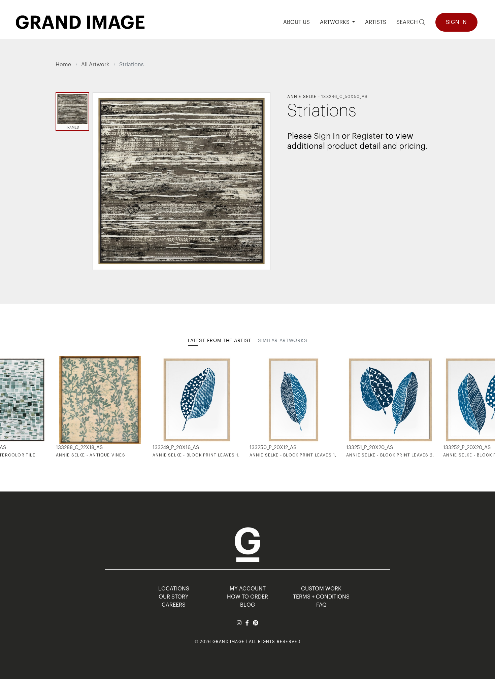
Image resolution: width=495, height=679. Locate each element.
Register (368, 136)
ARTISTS (375, 22)
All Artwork (95, 64)
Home (63, 64)
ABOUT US (296, 22)
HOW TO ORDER (247, 597)
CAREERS (174, 605)
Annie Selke (302, 97)
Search (407, 22)
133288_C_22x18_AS (79, 447)
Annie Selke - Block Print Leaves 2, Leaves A (401, 455)
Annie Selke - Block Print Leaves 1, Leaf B (301, 455)
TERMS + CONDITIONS (321, 597)
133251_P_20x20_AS (369, 447)
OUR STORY (174, 597)
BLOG (247, 605)
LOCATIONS (173, 588)
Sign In (456, 22)
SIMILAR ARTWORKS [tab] (282, 340)
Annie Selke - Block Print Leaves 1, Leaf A (205, 455)
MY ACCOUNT (248, 588)
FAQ (321, 605)
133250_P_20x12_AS (273, 447)
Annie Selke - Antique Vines (90, 455)
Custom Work (321, 588)
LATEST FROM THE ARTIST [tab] (219, 340)
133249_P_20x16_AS (176, 447)
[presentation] (61, 407)
